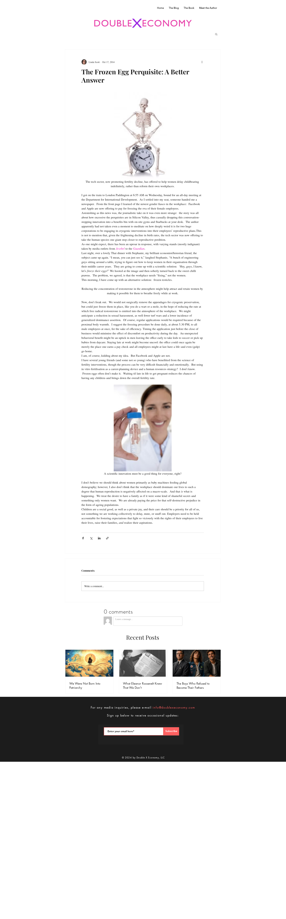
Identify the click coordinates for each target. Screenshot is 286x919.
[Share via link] (107, 538)
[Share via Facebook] (83, 538)
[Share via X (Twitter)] (91, 538)
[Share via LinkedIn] (99, 538)
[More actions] (202, 62)
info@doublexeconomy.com (174, 707)
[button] (216, 34)
